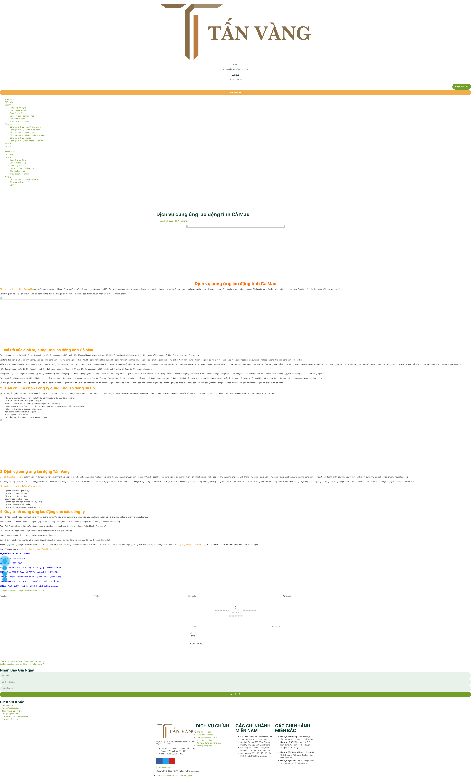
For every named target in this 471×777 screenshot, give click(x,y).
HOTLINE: (235, 75)
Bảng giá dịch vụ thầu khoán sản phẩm (26, 141)
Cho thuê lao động (18, 110)
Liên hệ (8, 146)
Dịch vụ (8, 105)
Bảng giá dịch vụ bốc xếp (20, 138)
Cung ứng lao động (18, 107)
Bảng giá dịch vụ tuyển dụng (22, 132)
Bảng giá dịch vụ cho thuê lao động (25, 130)
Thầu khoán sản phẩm (19, 121)
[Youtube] (172, 761)
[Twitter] (166, 761)
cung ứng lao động (8, 590)
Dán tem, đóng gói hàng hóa (22, 116)
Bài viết (8, 143)
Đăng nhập (276, 626)
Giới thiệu (9, 102)
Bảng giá (8, 124)
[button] (235, 149)
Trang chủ (9, 99)
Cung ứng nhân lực (18, 113)
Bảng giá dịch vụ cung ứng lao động (25, 127)
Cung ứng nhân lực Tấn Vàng (189, 544)
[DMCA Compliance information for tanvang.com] (163, 768)
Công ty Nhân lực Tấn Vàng (11, 477)
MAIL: (235, 65)
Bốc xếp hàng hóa (17, 119)
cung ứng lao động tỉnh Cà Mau (31, 590)
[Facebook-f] (159, 761)
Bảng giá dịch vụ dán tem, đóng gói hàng (27, 135)
